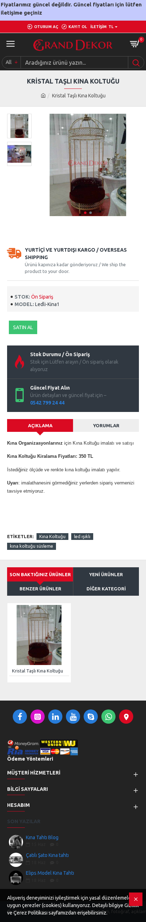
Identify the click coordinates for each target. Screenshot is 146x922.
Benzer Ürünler (40, 588)
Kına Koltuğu (52, 536)
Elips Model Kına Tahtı (50, 873)
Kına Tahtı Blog (42, 837)
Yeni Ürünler (106, 574)
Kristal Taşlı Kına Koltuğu (37, 670)
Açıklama (40, 425)
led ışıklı (82, 536)
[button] (85, 212)
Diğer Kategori (106, 588)
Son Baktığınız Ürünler (40, 574)
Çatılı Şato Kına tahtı (47, 855)
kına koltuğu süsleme (31, 545)
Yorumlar (106, 425)
